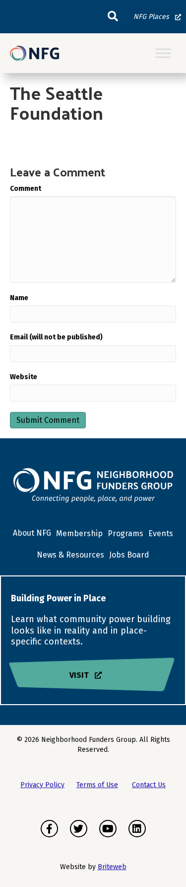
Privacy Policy (42, 785)
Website (23, 377)
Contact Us (149, 785)
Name (19, 298)
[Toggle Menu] (163, 53)
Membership (79, 533)
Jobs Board (129, 555)
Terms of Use (97, 785)
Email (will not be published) (56, 337)
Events (160, 533)
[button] (112, 16)
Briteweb (112, 867)
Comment (25, 188)
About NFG (32, 533)
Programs (125, 533)
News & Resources (70, 555)
